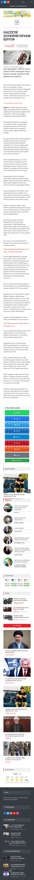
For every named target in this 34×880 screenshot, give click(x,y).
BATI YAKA (16, 619)
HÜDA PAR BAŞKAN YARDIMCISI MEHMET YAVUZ (20, 566)
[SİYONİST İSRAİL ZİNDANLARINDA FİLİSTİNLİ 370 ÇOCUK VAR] (17, 749)
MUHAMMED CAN (19, 543)
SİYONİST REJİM (15, 845)
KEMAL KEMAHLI (19, 523)
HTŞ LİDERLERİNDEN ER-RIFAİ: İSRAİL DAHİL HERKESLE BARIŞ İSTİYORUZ (18, 826)
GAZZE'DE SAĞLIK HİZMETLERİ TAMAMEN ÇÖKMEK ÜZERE (17, 857)
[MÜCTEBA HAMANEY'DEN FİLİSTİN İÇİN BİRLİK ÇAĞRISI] (17, 639)
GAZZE (13, 45)
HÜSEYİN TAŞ (18, 555)
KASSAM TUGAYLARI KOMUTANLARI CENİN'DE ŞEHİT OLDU (14, 495)
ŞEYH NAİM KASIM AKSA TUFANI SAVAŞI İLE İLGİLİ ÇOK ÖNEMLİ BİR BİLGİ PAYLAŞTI (18, 865)
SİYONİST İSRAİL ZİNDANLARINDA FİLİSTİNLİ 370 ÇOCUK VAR (21, 616)
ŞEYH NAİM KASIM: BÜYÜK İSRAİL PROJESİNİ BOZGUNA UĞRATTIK (20, 608)
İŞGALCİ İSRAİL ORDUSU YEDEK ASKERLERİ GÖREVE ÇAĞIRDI (18, 842)
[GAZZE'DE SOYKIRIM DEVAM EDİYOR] (17, 57)
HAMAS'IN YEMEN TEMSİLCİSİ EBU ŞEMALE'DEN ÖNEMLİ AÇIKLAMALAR (17, 834)
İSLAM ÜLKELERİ (9, 654)
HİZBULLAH (16, 611)
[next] (29, 491)
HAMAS (12, 837)
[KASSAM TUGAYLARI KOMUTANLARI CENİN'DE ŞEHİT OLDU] (15, 483)
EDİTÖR (16, 512)
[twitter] (5, 2)
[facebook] (1, 2)
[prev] (5, 491)
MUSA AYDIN (18, 531)
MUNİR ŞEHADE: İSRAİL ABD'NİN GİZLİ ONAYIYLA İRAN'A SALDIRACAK (18, 873)
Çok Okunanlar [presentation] (17, 625)
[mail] (8, 2)
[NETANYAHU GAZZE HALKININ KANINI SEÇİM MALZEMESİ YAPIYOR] (17, 667)
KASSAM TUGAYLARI (8, 498)
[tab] (17, 626)
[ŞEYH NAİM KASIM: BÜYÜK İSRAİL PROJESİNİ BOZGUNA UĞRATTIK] (17, 724)
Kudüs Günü (10, 46)
